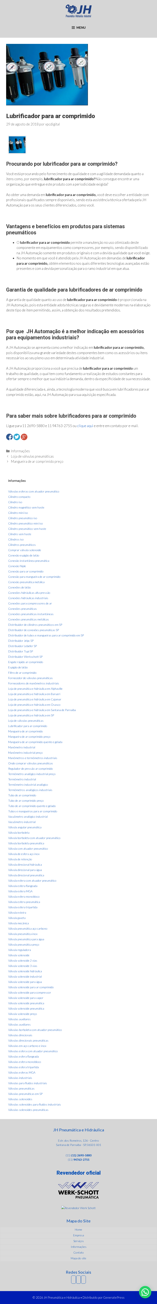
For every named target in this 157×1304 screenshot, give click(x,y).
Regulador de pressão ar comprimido (30, 768)
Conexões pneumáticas (22, 608)
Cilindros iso (16, 539)
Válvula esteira (17, 912)
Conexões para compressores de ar (30, 603)
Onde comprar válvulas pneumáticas (30, 763)
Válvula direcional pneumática (26, 875)
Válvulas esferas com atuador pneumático (33, 491)
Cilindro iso (15, 502)
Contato (78, 1252)
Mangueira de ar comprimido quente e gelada (35, 742)
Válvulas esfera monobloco (24, 1061)
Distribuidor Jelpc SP (21, 640)
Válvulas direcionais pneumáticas (28, 1040)
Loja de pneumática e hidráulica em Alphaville (35, 688)
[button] (145, 1292)
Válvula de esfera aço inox (23, 854)
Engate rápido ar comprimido (25, 662)
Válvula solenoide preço (22, 1014)
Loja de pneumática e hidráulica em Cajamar (34, 699)
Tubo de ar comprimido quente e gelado (32, 806)
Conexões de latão (19, 587)
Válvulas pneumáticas (21, 1088)
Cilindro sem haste (19, 534)
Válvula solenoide (18, 955)
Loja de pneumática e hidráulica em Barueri (34, 694)
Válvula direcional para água (25, 870)
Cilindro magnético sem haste (26, 507)
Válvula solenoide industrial (25, 976)
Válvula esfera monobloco (24, 896)
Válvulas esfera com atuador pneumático (33, 1051)
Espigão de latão (18, 667)
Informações (20, 451)
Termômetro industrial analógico (28, 784)
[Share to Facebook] (9, 437)
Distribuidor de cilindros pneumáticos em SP (35, 624)
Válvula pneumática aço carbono (27, 928)
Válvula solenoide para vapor (25, 998)
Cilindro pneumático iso (22, 518)
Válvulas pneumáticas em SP (25, 1093)
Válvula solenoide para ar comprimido (31, 987)
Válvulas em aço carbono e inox (27, 1046)
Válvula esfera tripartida (22, 907)
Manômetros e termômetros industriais (32, 758)
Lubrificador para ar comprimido (27, 726)
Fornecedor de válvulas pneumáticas (30, 678)
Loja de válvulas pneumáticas (32, 456)
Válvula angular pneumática (24, 827)
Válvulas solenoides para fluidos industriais (34, 1104)
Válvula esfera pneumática (24, 902)
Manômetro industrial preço (25, 752)
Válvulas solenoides (20, 1099)
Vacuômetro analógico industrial (28, 816)
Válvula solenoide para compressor (29, 992)
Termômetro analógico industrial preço (32, 774)
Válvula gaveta (17, 918)
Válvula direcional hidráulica (25, 864)
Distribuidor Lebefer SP (22, 646)
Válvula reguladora (19, 950)
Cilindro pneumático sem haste (27, 528)
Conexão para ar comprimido (26, 571)
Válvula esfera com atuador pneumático (32, 880)
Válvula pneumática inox (22, 934)
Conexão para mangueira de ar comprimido (34, 576)
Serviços (78, 1241)
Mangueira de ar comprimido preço (37, 461)
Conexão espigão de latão (23, 555)
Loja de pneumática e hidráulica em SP (31, 715)
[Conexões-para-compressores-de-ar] (17, 145)
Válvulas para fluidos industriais (27, 1083)
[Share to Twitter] (16, 437)
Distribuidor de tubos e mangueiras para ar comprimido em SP (46, 635)
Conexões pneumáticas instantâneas (31, 614)
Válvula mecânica (18, 923)
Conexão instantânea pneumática (28, 560)
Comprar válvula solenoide (24, 550)
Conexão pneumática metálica (26, 582)
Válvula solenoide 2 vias (22, 960)
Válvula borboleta (18, 832)
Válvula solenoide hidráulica (25, 971)
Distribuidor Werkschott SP (25, 656)
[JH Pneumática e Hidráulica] (78, 10)
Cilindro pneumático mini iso (25, 523)
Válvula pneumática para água (26, 939)
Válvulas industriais (20, 1077)
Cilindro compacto (19, 496)
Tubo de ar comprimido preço (26, 800)
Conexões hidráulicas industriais (28, 598)
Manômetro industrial (21, 747)
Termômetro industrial (22, 779)
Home (78, 1229)
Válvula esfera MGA (20, 891)
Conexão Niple (17, 566)
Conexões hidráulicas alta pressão (29, 592)
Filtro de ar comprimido (22, 672)
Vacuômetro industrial (22, 822)
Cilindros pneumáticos (22, 544)
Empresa (78, 1235)
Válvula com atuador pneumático (28, 848)
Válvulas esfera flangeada (23, 1056)
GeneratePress (113, 1297)
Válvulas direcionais (20, 1035)
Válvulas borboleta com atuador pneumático (35, 1030)
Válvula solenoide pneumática (26, 1003)
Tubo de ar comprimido (22, 795)
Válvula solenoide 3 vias (22, 966)
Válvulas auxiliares (19, 1019)
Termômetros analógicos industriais (30, 790)
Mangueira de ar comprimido (25, 731)
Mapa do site (78, 1258)
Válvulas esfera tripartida (23, 1067)
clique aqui (85, 426)
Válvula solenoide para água (25, 982)
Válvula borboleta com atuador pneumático (34, 838)
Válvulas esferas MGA (21, 1072)
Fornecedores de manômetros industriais (33, 683)
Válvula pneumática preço (23, 944)
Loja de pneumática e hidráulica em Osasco (34, 704)
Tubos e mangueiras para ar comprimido (32, 811)
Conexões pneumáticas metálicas (28, 619)
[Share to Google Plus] (24, 437)
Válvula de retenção (20, 859)
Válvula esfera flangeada (22, 886)
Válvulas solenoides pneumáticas (28, 1109)
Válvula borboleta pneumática (26, 843)
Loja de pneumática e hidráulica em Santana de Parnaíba (42, 710)
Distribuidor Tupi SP (20, 651)
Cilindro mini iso (18, 512)
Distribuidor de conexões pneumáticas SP (33, 630)
